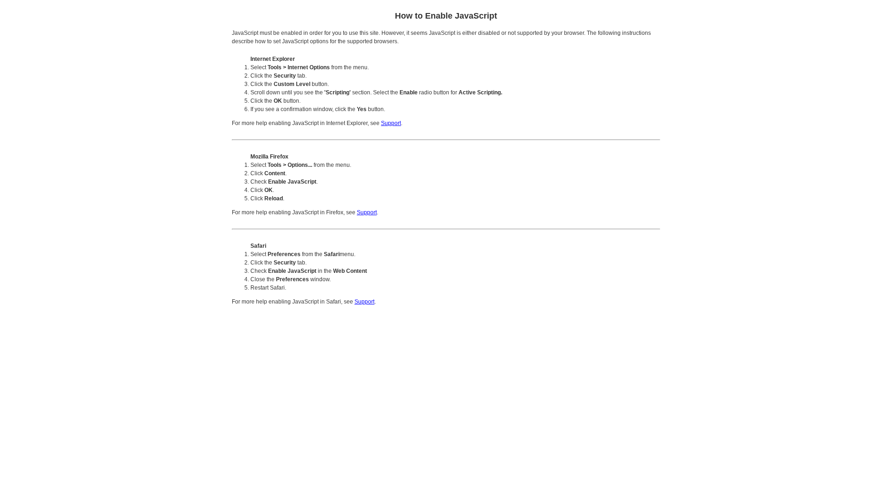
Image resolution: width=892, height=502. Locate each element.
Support (391, 123)
